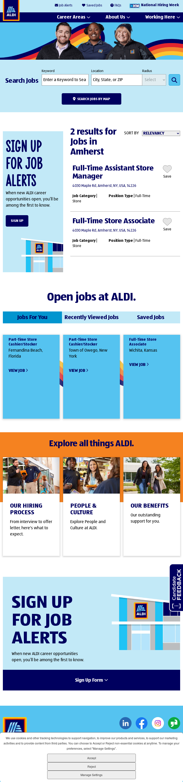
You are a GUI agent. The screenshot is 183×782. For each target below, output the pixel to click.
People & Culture (83, 509)
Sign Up (17, 221)
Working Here (160, 17)
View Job (17, 371)
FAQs (118, 5)
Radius (147, 71)
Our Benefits (150, 506)
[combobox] (116, 80)
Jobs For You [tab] (32, 317)
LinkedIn (125, 723)
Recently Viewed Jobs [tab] (91, 317)
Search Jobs (174, 80)
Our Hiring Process (26, 509)
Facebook (142, 723)
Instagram (158, 723)
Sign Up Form (89, 680)
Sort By (131, 133)
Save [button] (167, 177)
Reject (91, 766)
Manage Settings (91, 775)
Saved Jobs (94, 5)
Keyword (48, 71)
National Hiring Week (160, 5)
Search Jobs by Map (93, 99)
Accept (91, 758)
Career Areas (71, 17)
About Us (115, 17)
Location (97, 71)
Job (65, 5)
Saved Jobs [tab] (150, 317)
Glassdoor (174, 723)
